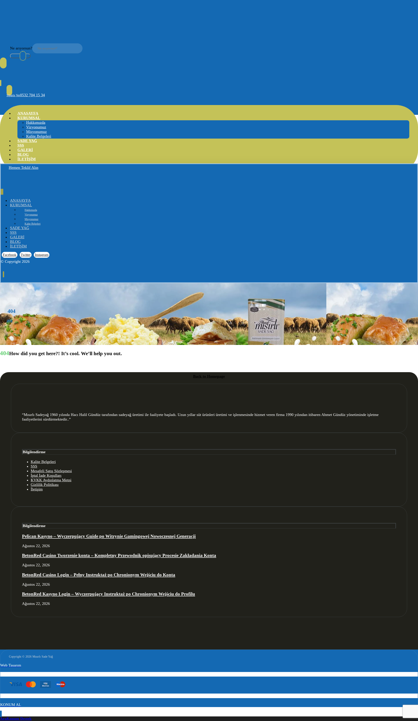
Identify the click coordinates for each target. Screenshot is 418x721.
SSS (34, 466)
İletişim (37, 489)
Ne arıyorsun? (21, 48)
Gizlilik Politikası (45, 484)
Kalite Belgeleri (43, 462)
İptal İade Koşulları (46, 475)
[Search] (20, 56)
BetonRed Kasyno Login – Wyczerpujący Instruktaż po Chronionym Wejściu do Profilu (108, 594)
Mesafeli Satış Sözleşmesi (51, 471)
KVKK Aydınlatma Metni (51, 480)
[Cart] (0, 83)
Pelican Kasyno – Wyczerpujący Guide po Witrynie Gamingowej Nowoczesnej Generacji (109, 536)
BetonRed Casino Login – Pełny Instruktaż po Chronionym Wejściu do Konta (98, 574)
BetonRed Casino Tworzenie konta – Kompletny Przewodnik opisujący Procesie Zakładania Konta (119, 555)
